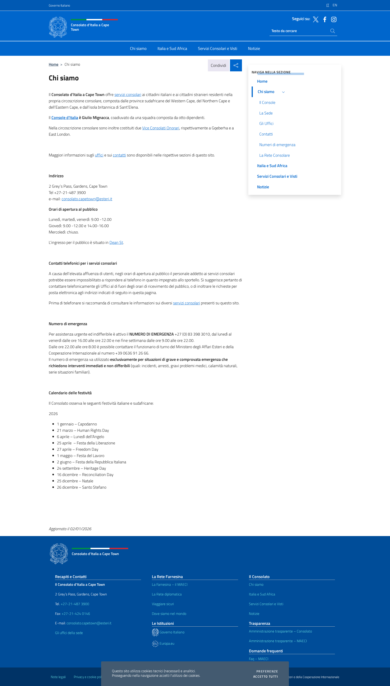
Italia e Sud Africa (262, 594)
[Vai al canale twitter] (314, 19)
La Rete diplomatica (167, 594)
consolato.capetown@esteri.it (87, 199)
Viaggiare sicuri (163, 604)
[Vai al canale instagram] (332, 19)
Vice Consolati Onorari (160, 128)
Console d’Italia (64, 117)
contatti (119, 155)
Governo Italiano (59, 5)
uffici (99, 155)
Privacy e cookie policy (89, 676)
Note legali (58, 676)
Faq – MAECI (258, 658)
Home (53, 64)
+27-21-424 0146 (76, 613)
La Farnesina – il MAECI (170, 584)
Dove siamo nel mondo (169, 613)
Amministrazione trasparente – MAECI (278, 641)
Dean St (116, 242)
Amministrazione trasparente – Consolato (280, 631)
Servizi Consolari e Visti (266, 604)
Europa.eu (166, 643)
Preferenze (267, 671)
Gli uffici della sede (69, 632)
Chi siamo (256, 584)
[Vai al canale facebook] (323, 19)
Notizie (254, 613)
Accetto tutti (265, 676)
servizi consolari (127, 94)
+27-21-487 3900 (75, 604)
